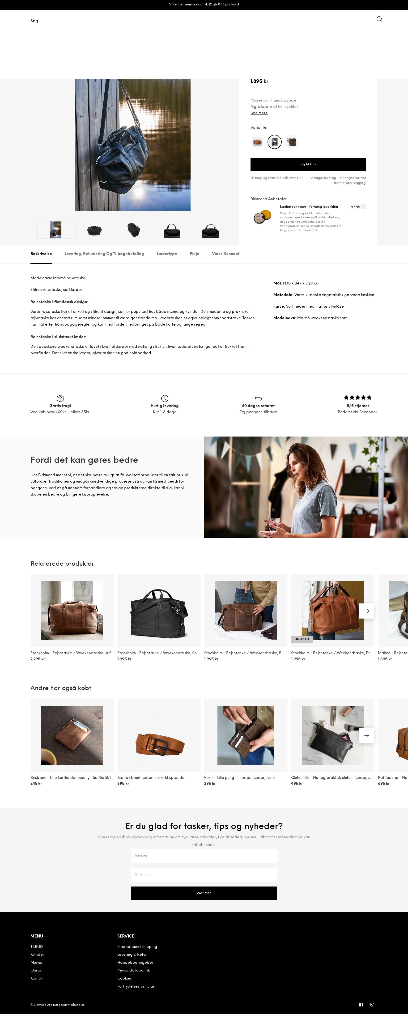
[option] (133, 129)
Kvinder (37, 955)
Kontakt (37, 978)
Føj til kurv (308, 164)
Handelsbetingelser (135, 963)
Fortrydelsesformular (135, 987)
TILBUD (36, 947)
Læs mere (259, 113)
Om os (36, 970)
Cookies (124, 978)
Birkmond (40, 1005)
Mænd (36, 963)
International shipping (350, 183)
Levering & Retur (132, 955)
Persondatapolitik (133, 970)
